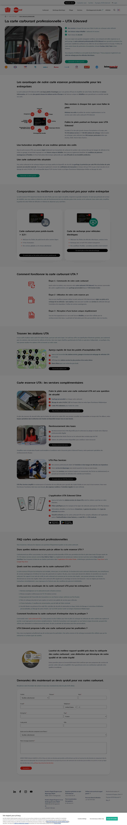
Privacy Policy (57, 823)
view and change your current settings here (57, 821)
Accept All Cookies (112, 818)
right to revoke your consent (21, 823)
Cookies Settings (82, 818)
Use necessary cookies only (97, 818)
